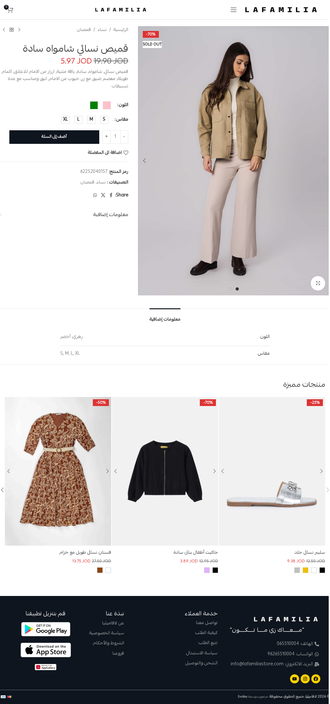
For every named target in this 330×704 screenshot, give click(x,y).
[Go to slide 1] (237, 289)
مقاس (122, 119)
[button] (323, 160)
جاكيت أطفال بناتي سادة (196, 552)
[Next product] (4, 30)
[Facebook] (315, 678)
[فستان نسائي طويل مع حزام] (58, 471)
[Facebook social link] (111, 195)
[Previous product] (19, 30)
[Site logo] (281, 10)
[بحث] (19, 9)
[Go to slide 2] (230, 289)
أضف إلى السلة (54, 137)
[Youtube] (294, 678)
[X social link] (103, 195)
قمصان (84, 30)
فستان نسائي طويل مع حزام (85, 552)
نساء (102, 30)
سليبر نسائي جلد (310, 552)
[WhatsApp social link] (95, 195)
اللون (123, 105)
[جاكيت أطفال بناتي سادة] (165, 471)
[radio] (107, 105)
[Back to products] (11, 30)
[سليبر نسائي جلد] (272, 471)
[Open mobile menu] (233, 9)
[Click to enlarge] (318, 283)
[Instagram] (305, 678)
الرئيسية (120, 30)
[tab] (165, 318)
